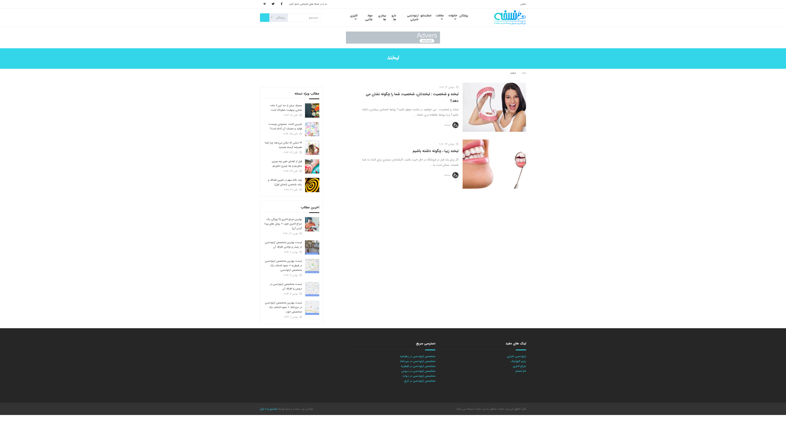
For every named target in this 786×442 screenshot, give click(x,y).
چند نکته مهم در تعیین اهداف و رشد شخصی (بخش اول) (285, 182)
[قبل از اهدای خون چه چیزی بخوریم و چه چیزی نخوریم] (312, 166)
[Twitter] (273, 4)
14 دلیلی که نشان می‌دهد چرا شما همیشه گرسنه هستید (283, 145)
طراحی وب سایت (302, 409)
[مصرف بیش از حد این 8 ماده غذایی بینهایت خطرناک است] (312, 110)
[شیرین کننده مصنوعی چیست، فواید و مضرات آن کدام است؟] (312, 129)
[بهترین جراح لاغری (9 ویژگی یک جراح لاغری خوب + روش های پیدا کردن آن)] (312, 224)
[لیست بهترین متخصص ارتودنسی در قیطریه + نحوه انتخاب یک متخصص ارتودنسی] (312, 266)
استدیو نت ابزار (268, 409)
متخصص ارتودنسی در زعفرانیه (417, 356)
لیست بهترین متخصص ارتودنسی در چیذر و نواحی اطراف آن (283, 244)
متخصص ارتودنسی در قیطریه (418, 366)
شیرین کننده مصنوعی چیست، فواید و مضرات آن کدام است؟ (285, 126)
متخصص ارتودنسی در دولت (418, 376)
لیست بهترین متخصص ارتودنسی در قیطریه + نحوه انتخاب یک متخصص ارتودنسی (283, 265)
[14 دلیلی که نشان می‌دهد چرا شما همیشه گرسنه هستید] (312, 148)
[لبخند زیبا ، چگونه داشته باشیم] (494, 164)
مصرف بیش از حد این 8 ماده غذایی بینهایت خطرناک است (286, 107)
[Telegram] (264, 4)
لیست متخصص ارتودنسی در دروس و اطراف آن (286, 286)
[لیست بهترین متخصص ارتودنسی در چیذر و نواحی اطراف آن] (312, 247)
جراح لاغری (519, 366)
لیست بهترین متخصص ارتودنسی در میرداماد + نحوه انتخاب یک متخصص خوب (283, 307)
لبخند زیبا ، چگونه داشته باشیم (435, 151)
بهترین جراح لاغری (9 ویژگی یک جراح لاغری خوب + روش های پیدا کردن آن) (283, 223)
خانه (524, 73)
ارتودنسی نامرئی (516, 356)
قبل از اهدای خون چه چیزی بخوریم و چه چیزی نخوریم (287, 163)
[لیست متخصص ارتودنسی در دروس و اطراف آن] (312, 289)
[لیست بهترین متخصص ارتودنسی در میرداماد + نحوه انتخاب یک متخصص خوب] (312, 308)
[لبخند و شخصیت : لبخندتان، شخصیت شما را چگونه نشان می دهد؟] (494, 107)
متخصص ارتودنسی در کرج (419, 381)
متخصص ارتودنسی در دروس (418, 371)
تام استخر (520, 371)
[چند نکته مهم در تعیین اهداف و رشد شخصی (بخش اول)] (312, 185)
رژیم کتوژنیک (518, 361)
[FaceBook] (282, 4)
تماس (523, 4)
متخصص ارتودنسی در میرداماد (417, 361)
